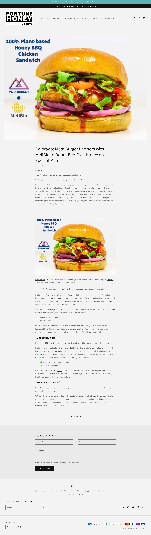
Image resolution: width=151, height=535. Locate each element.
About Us (101, 491)
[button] (134, 18)
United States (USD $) (14, 527)
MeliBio (110, 279)
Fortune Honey (131, 528)
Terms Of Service (77, 491)
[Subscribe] (42, 507)
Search (37, 491)
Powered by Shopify (140, 528)
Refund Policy (64, 491)
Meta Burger (40, 279)
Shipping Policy (90, 491)
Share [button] (40, 170)
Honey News (111, 491)
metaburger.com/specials (71, 388)
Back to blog (76, 416)
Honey (44, 491)
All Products (53, 491)
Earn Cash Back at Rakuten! (75, 495)
